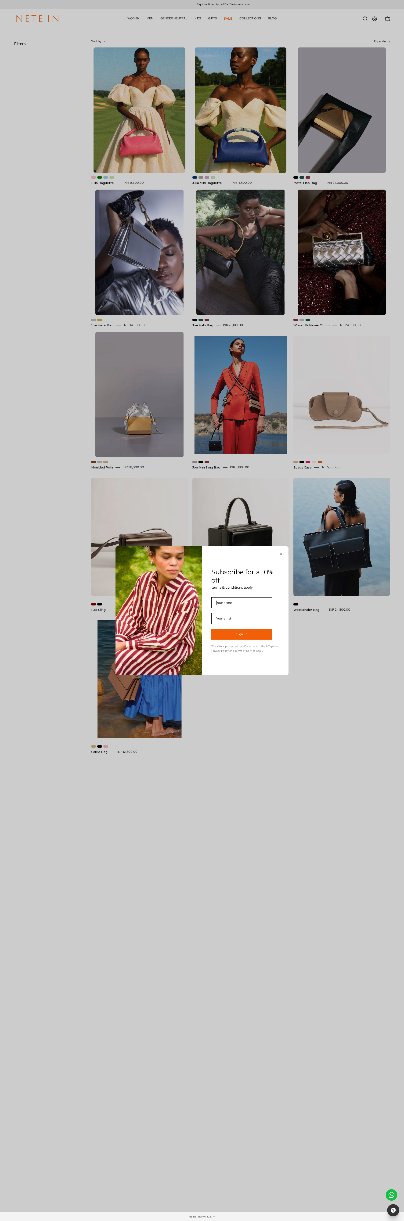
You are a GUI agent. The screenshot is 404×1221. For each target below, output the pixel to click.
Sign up (241, 634)
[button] (202, 1216)
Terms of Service (245, 651)
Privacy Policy (220, 651)
